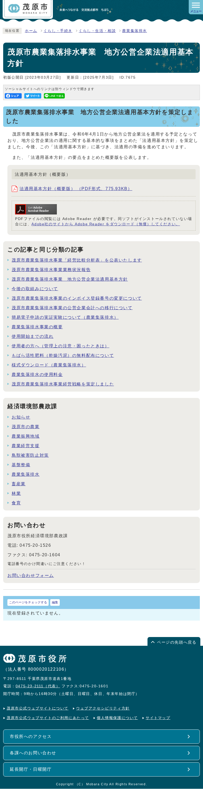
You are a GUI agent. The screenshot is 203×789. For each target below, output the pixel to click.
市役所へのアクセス (31, 736)
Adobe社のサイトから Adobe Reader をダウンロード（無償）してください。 (105, 224)
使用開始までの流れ (32, 336)
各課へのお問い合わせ (33, 753)
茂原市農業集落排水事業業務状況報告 (51, 269)
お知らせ (21, 417)
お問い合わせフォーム (30, 575)
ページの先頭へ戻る (176, 642)
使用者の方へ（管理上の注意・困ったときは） (60, 346)
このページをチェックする (28, 602)
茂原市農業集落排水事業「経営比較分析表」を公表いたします (77, 260)
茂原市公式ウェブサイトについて (37, 708)
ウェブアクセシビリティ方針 (103, 708)
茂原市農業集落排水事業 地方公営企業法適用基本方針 (70, 279)
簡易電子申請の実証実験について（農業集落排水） (65, 317)
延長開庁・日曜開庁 (31, 769)
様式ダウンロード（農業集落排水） (49, 365)
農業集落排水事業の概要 (37, 327)
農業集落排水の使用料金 (37, 374)
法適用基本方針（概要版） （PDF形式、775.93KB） (76, 188)
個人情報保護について (117, 718)
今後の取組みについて (35, 288)
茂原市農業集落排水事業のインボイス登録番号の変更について (77, 298)
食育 (16, 503)
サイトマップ (158, 718)
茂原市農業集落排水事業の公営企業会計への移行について (72, 308)
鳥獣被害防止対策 (30, 455)
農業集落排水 (134, 31)
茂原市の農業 (26, 426)
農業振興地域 (26, 436)
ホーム (31, 31)
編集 (55, 602)
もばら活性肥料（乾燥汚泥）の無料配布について (63, 355)
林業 (16, 493)
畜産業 (19, 484)
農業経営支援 (26, 445)
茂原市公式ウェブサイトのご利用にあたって (48, 718)
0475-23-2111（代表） (38, 686)
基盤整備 (21, 465)
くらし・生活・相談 (97, 31)
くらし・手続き (58, 31)
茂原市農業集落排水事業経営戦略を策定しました (63, 384)
